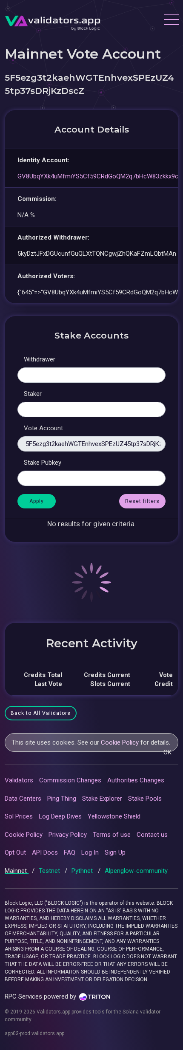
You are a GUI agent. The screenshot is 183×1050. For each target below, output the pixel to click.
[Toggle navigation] (171, 20)
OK (167, 752)
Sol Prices (19, 816)
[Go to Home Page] (52, 21)
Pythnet (82, 871)
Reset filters (142, 501)
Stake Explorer (102, 798)
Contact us (152, 834)
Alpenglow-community (136, 871)
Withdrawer (39, 359)
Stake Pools (145, 798)
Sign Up (115, 852)
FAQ (69, 852)
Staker (33, 394)
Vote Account (43, 428)
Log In (90, 852)
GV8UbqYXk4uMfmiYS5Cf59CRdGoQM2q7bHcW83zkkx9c (97, 176)
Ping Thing (61, 798)
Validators (19, 780)
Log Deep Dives (60, 816)
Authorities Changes (135, 780)
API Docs (45, 852)
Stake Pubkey (42, 462)
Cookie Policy (120, 742)
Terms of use (112, 834)
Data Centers (23, 798)
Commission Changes (70, 780)
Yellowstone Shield (114, 816)
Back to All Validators (41, 713)
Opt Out (15, 852)
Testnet (50, 871)
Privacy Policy (68, 834)
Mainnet (17, 871)
